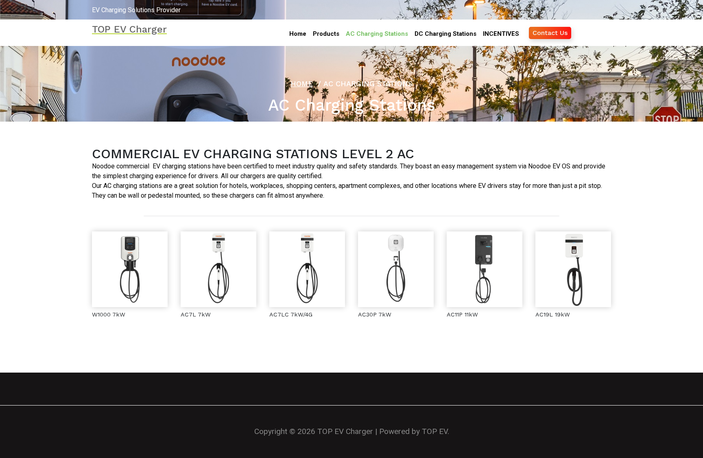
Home (301, 83)
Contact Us (550, 33)
